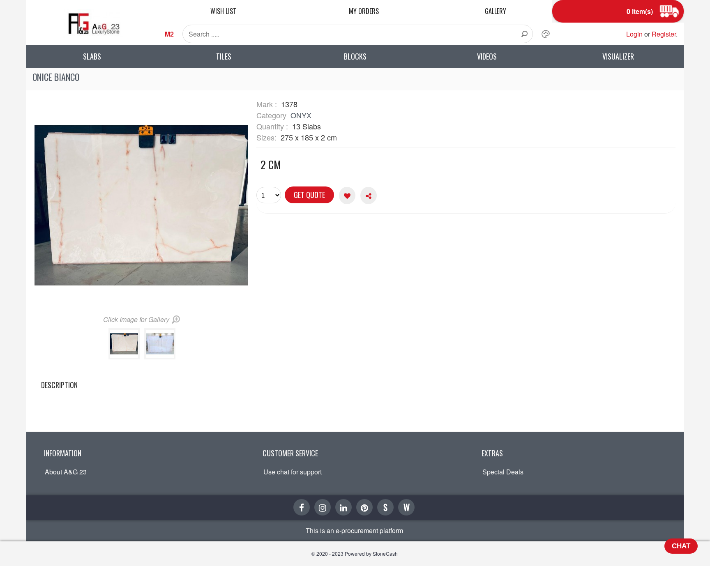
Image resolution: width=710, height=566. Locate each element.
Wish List (223, 11)
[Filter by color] (545, 34)
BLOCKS (355, 56)
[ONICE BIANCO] (125, 356)
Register (664, 34)
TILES (223, 56)
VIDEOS (487, 56)
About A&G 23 (66, 471)
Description (59, 385)
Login (634, 34)
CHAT (681, 546)
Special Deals (502, 471)
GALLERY (495, 11)
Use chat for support (292, 471)
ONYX (300, 115)
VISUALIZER (618, 56)
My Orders (364, 11)
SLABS (92, 56)
